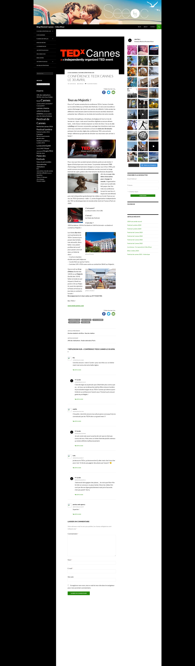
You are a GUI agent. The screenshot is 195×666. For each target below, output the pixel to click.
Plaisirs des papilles (42, 38)
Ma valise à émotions (43, 65)
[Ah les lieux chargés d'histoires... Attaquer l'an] (132, 103)
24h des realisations (43, 95)
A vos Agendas (73, 72)
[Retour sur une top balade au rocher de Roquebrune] (143, 103)
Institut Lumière (42, 141)
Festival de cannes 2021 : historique (138, 254)
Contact (152, 26)
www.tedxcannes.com (76, 306)
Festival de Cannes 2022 (135, 236)
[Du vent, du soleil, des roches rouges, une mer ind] (153, 61)
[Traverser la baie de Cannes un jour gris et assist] (143, 71)
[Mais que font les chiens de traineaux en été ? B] (143, 157)
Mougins (46, 151)
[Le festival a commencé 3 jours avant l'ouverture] (132, 61)
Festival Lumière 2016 (43, 132)
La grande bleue (41, 46)
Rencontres (40, 57)
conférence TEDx (74, 319)
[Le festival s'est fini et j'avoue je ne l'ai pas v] (143, 50)
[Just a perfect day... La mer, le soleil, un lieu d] (143, 93)
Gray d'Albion (86, 319)
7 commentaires (92, 83)
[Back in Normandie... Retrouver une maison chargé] (132, 114)
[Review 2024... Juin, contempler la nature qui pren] (143, 125)
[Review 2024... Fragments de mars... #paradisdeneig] (143, 135)
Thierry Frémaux (42, 177)
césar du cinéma (41, 116)
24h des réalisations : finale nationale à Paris (81, 339)
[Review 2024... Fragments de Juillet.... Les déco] (132, 125)
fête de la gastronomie (43, 136)
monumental (40, 151)
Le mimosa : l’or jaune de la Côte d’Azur (139, 247)
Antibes (50, 97)
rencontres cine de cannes (45, 171)
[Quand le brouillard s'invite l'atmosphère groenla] (153, 157)
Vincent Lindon (41, 181)
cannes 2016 (40, 103)
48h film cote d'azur (42, 97)
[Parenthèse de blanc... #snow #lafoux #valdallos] (153, 71)
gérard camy (40, 138)
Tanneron (49, 173)
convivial (45, 114)
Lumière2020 (41, 146)
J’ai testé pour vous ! (43, 50)
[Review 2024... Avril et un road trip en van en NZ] (132, 135)
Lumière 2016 (41, 143)
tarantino (39, 175)
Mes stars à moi (41, 54)
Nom (70, 560)
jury (49, 141)
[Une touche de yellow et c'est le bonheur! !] (153, 103)
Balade (39, 101)
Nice (51, 151)
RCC (38, 169)
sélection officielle (42, 173)
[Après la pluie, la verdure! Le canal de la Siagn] (143, 61)
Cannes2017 (49, 103)
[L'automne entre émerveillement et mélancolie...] (153, 146)
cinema (40, 113)
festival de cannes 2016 (45, 126)
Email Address (132, 179)
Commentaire (73, 534)
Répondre (78, 370)
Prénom (129, 185)
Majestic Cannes (74, 322)
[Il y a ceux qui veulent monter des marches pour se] (153, 50)
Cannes (45, 100)
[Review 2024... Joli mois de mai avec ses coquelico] (153, 125)
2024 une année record (134, 221)
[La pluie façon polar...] (143, 114)
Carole (81, 83)
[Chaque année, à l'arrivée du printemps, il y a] (132, 71)
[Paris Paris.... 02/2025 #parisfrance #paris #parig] (143, 82)
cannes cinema (43, 108)
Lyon (48, 145)
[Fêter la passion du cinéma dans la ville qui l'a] (132, 157)
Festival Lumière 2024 (134, 225)
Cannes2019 (40, 106)
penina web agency (79, 504)
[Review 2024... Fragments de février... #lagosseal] (153, 135)
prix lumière (47, 162)
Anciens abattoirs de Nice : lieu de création (81, 332)
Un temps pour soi (42, 61)
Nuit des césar (41, 153)
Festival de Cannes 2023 (135, 232)
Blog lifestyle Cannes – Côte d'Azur (50, 27)
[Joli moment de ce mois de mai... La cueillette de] (132, 50)
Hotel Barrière (98, 319)
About (145, 26)
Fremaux (40, 134)
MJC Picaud (45, 148)
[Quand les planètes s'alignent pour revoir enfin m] (153, 93)
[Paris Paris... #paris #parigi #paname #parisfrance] (153, 82)
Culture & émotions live (86, 72)
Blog (139, 26)
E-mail (70, 568)
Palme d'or (40, 162)
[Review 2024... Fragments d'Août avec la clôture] (153, 114)
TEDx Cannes (85, 322)
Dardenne (49, 116)
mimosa (38, 148)
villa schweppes (40, 179)
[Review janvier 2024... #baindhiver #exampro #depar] (132, 146)
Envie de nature (41, 42)
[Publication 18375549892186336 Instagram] (132, 82)
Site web (71, 577)
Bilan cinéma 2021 (133, 251)
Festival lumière (44, 129)
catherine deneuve (43, 111)
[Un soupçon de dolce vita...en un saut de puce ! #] (143, 146)
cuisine (50, 114)
